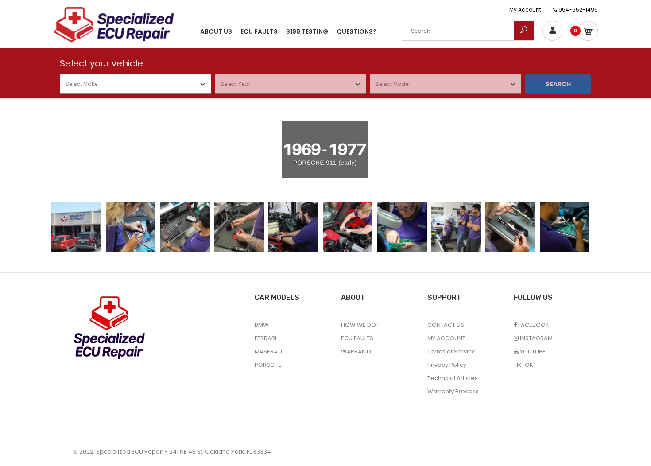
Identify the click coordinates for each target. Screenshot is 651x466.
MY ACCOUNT (446, 338)
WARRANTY (356, 351)
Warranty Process (453, 391)
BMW (262, 325)
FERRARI (265, 338)
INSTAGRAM (536, 338)
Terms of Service (451, 351)
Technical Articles (452, 378)
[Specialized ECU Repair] (113, 24)
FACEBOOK (533, 325)
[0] (588, 31)
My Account (525, 9)
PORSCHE (268, 365)
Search (558, 84)
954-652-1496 (577, 9)
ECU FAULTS (357, 338)
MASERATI (268, 351)
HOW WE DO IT (361, 325)
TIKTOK (523, 365)
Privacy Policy (446, 365)
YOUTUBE (532, 351)
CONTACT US (445, 325)
